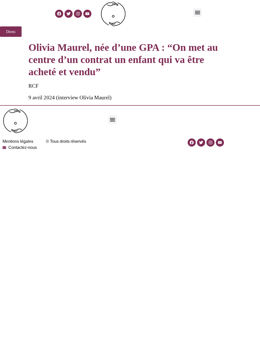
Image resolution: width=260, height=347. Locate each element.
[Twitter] (68, 14)
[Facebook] (59, 14)
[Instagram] (78, 14)
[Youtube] (87, 14)
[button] (197, 12)
